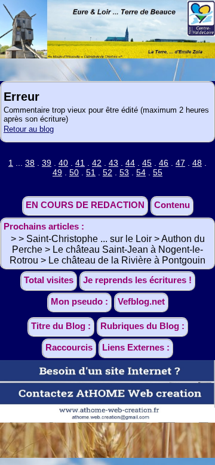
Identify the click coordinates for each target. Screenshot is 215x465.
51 (91, 172)
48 (197, 163)
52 (107, 172)
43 (113, 163)
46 (163, 163)
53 (124, 172)
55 (157, 172)
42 (97, 163)
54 (141, 172)
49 (57, 172)
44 (130, 163)
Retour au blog (29, 129)
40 (63, 163)
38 (30, 163)
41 (80, 163)
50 (74, 172)
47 (180, 163)
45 (147, 163)
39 (46, 163)
